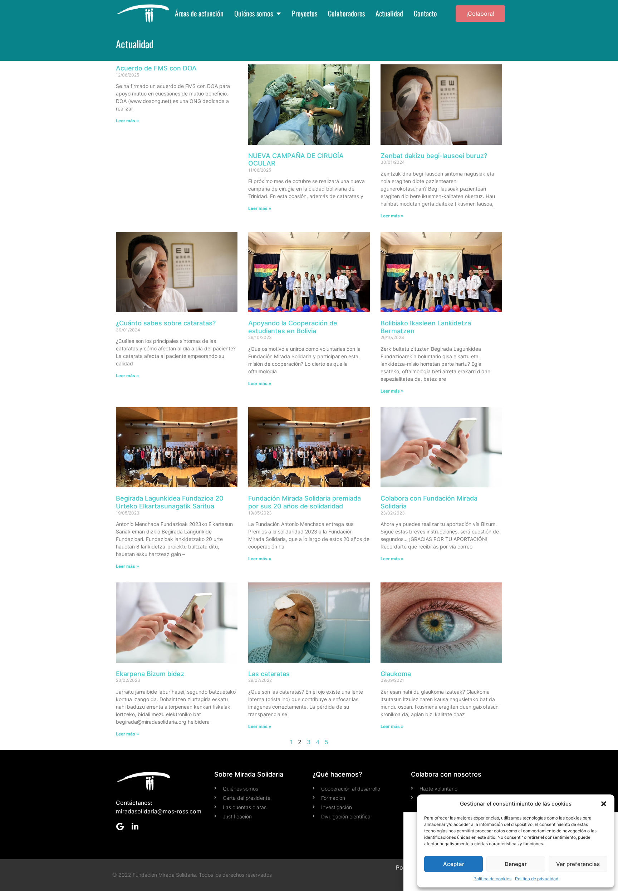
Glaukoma (396, 674)
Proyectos (304, 13)
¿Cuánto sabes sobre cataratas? (166, 323)
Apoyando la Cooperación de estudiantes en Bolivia (292, 327)
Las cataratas (269, 674)
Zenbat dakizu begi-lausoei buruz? (434, 155)
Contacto (425, 13)
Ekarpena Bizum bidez (150, 674)
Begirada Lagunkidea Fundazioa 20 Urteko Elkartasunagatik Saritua (170, 502)
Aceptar (453, 864)
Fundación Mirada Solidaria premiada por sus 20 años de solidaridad (304, 502)
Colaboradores (346, 13)
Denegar (516, 864)
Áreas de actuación (199, 13)
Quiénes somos (253, 13)
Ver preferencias (578, 864)
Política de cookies (492, 878)
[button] (603, 803)
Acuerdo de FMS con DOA (156, 68)
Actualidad (389, 13)
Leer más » (127, 120)
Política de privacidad (536, 878)
